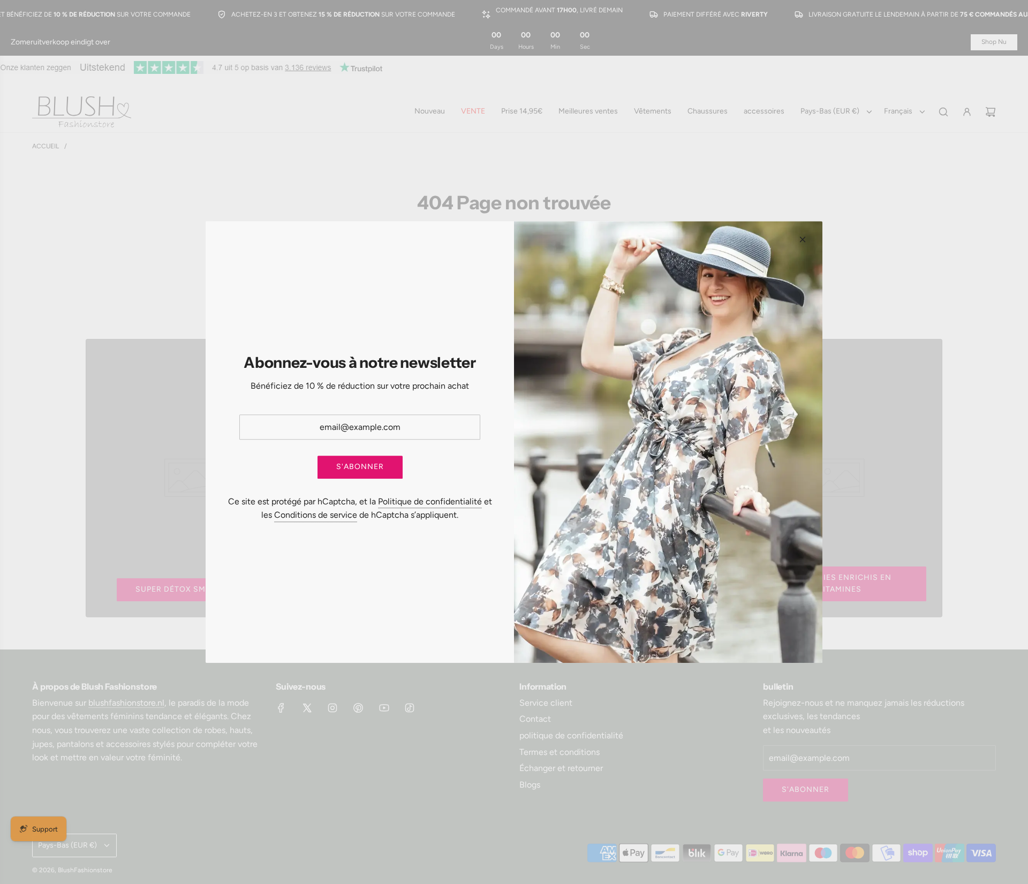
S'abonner (360, 467)
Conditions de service (315, 515)
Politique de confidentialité (430, 501)
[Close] (802, 239)
